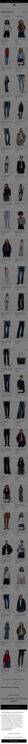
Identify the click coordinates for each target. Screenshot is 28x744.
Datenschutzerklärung (6, 729)
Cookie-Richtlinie (8, 728)
